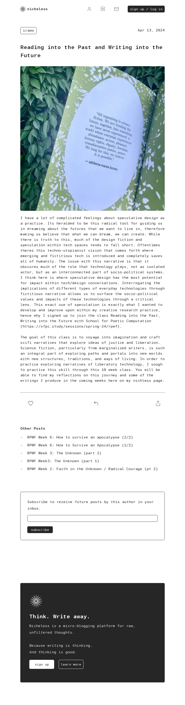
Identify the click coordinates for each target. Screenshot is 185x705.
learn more (71, 664)
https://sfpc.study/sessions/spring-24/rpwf (70, 326)
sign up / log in (146, 9)
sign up (42, 664)
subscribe (40, 530)
